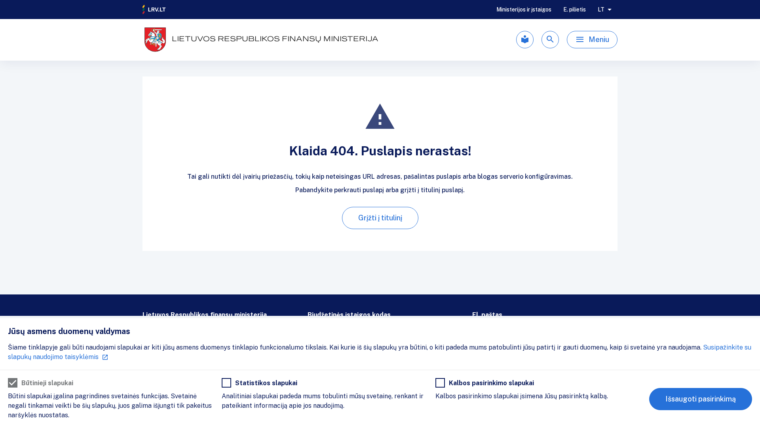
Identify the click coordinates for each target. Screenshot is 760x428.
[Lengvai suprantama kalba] (525, 39)
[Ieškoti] (550, 39)
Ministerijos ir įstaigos (523, 9)
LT (601, 9)
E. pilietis (574, 9)
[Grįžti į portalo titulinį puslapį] (154, 9)
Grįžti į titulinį (380, 218)
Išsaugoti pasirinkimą (700, 399)
